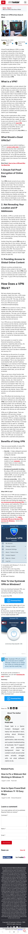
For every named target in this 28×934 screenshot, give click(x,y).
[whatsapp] (16, 708)
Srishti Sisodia (20, 44)
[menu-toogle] (3, 2)
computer (17, 461)
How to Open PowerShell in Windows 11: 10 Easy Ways (13, 791)
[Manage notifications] (24, 930)
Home (4, 7)
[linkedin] (12, 44)
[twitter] (8, 708)
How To (9, 7)
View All (22, 850)
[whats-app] (20, 927)
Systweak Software (15, 922)
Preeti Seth (7, 44)
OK (14, 932)
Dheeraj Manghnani (16, 797)
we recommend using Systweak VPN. (12, 502)
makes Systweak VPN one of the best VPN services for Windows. (12, 519)
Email (3, 835)
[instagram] (14, 927)
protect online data (13, 147)
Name (3, 828)
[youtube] (17, 927)
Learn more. (20, 929)
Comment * (4, 815)
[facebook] (11, 708)
